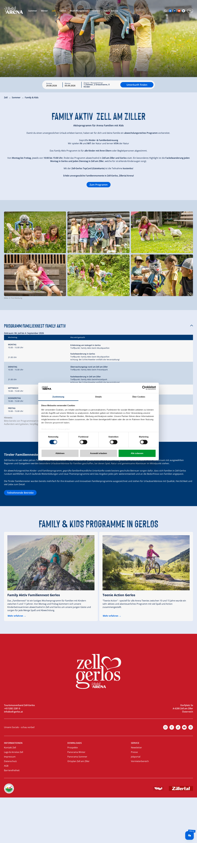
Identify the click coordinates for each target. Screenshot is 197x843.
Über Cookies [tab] (138, 397)
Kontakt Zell (10, 747)
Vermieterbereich (140, 761)
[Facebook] (171, 727)
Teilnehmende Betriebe (20, 492)
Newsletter (136, 747)
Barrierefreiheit (12, 770)
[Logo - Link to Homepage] (13, 10)
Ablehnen (59, 453)
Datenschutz (10, 761)
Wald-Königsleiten (79, 11)
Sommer (32, 11)
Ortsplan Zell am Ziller (78, 761)
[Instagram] (165, 727)
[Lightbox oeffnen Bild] (35, 232)
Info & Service (111, 11)
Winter (44, 11)
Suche (165, 10)
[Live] (174, 10)
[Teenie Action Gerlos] (146, 562)
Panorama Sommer (77, 756)
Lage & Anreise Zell (13, 752)
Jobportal (135, 756)
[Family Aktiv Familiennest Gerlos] (50, 562)
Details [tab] (98, 397)
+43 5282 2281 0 (12, 708)
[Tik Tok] (178, 727)
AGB (6, 765)
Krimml (96, 11)
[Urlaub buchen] (179, 10)
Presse (134, 752)
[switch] (83, 442)
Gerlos (62, 11)
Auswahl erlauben (98, 453)
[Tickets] (170, 10)
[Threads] (190, 727)
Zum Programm (99, 184)
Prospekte (72, 747)
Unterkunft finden (137, 84)
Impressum (10, 756)
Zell (53, 11)
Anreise (49, 83)
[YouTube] (184, 727)
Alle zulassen (137, 453)
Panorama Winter (76, 752)
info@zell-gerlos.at (13, 711)
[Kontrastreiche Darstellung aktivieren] (183, 10)
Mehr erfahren (15, 615)
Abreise (67, 83)
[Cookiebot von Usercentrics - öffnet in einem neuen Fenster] (144, 388)
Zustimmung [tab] (58, 397)
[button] (98, 325)
